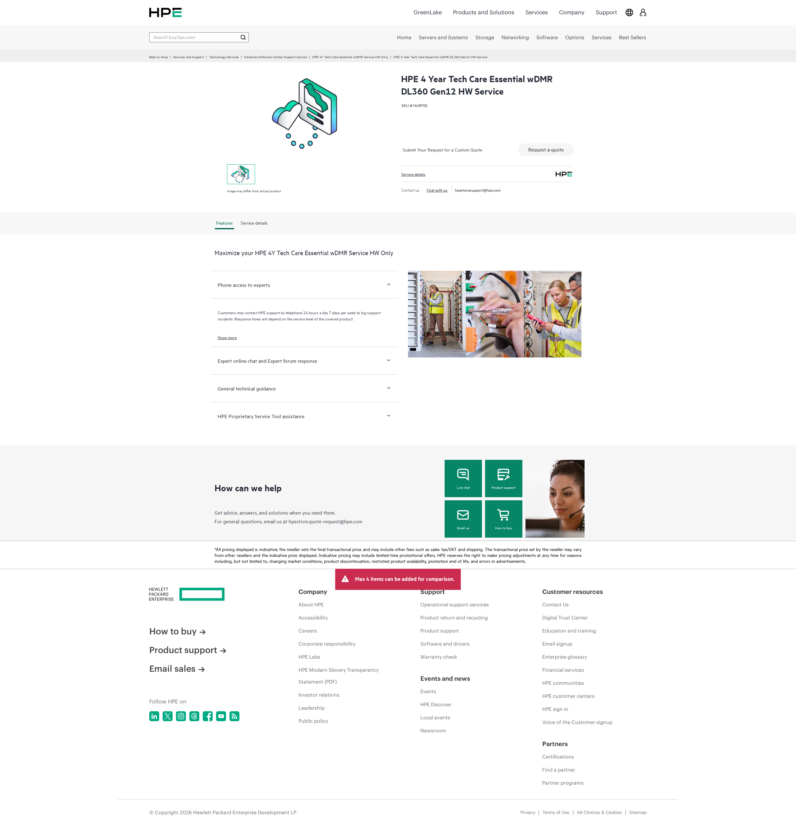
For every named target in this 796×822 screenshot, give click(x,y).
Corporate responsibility (326, 644)
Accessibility (313, 617)
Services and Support (188, 56)
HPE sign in (555, 709)
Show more (227, 337)
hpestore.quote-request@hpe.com (325, 521)
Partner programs (563, 783)
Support (606, 12)
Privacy (528, 812)
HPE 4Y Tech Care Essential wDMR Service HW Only (350, 56)
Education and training (569, 631)
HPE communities (563, 683)
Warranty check (438, 657)
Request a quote (546, 149)
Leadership (311, 708)
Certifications (558, 757)
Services (536, 12)
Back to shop (158, 56)
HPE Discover (435, 704)
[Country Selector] (629, 12)
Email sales (172, 668)
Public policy (313, 721)
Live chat (463, 487)
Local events (435, 717)
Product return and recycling (454, 617)
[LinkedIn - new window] (154, 716)
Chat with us (437, 190)
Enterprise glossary (564, 657)
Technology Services (224, 56)
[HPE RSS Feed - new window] (234, 716)
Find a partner (558, 770)
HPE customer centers (568, 696)
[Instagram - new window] (181, 716)
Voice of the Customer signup (577, 722)
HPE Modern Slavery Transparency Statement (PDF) (338, 676)
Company (572, 12)
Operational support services (454, 604)
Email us (463, 527)
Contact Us (555, 604)
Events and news (445, 678)
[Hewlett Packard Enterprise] (165, 12)
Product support (504, 487)
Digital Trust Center (565, 617)
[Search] (243, 37)
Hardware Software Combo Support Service (275, 56)
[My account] (643, 12)
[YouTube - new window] (221, 716)
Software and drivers (445, 644)
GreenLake (428, 12)
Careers (307, 631)
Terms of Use (556, 812)
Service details (413, 174)
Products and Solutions (483, 12)
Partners (555, 744)
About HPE (311, 604)
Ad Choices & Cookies (599, 812)
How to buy (503, 527)
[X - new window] (168, 716)
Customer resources (572, 591)
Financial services (563, 670)
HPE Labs (309, 657)
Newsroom (433, 730)
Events (428, 691)
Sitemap (638, 812)
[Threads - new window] (194, 716)
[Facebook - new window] (208, 716)
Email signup (557, 644)
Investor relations (319, 695)
